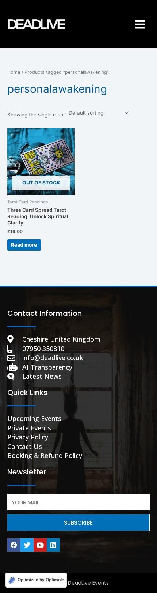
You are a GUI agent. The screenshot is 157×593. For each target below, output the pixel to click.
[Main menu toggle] (140, 24)
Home (13, 72)
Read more (24, 245)
